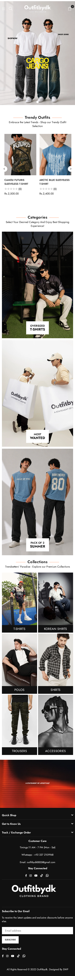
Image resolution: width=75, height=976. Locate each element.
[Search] (10, 8)
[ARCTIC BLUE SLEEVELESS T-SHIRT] (55, 154)
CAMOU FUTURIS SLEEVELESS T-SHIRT (16, 182)
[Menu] (3, 8)
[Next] (71, 169)
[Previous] (4, 169)
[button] (69, 8)
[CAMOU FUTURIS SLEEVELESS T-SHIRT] (20, 154)
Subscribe (10, 939)
